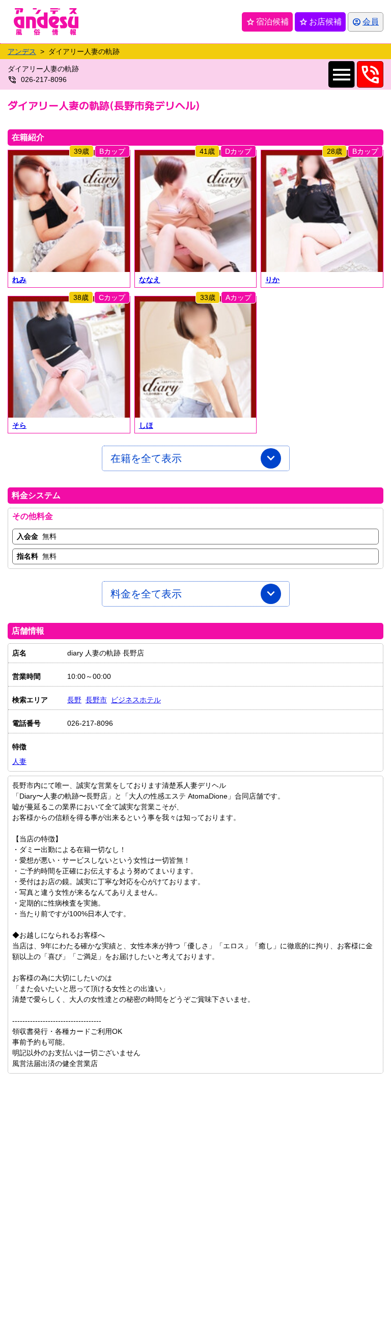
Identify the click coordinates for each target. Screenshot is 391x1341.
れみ (19, 280)
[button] (69, 211)
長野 (74, 700)
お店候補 (320, 22)
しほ (146, 425)
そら (19, 425)
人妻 (19, 761)
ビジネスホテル (136, 700)
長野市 (96, 700)
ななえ (149, 280)
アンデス (22, 51)
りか (272, 280)
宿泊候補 (267, 22)
